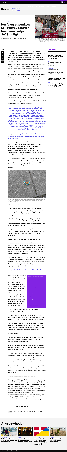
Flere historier (50, 53)
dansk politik (16, 411)
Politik (5, 21)
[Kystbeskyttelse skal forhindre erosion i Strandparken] (58, 431)
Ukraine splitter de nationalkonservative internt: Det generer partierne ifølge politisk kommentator (40, 441)
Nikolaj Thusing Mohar (20, 38)
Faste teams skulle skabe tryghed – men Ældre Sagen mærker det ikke (55, 57)
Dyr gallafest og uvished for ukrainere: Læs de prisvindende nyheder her (56, 64)
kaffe (21, 411)
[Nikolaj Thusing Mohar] (11, 406)
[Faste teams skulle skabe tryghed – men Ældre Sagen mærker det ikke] (9, 431)
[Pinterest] (2, 58)
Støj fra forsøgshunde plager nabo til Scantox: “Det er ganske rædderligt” (56, 85)
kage (25, 411)
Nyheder (10, 21)
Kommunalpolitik (31, 411)
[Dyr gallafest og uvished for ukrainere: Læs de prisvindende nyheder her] (25, 431)
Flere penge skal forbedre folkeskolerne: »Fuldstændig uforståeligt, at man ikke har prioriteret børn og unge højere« (26, 136)
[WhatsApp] (2, 62)
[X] (2, 55)
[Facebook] (2, 52)
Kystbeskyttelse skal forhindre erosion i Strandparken (56, 440)
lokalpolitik (39, 411)
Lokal (2, 21)
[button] (64, 2)
